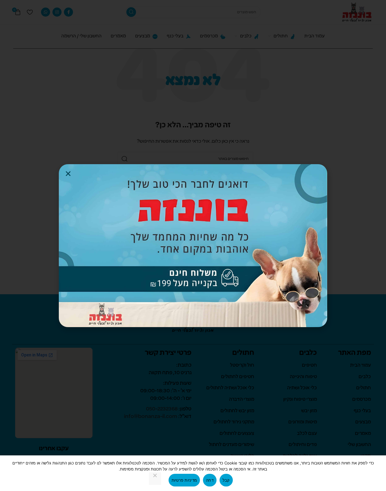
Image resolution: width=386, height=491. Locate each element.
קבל (226, 480)
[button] (68, 173)
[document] (193, 245)
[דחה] (155, 478)
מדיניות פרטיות (184, 480)
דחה (210, 480)
